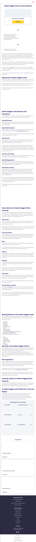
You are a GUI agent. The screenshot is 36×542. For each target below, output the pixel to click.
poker (11, 67)
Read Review (5, 456)
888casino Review (6, 488)
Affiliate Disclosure (17, 539)
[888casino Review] (18, 482)
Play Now (18, 21)
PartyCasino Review (7, 453)
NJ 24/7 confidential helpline (18, 499)
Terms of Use (17, 535)
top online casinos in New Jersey (21, 369)
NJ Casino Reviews (18, 513)
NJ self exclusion (18, 501)
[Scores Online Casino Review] (18, 464)
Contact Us (18, 522)
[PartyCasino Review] (18, 447)
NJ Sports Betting (18, 510)
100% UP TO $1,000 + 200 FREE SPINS (18, 18)
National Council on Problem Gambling (18, 503)
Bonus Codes (18, 517)
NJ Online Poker (18, 511)
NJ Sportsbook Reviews (18, 515)
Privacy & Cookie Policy (17, 537)
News (18, 519)
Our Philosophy (18, 521)
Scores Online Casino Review (9, 470)
